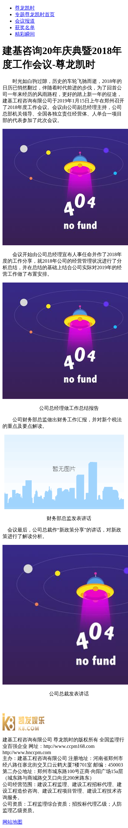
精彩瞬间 (25, 34)
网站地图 (12, 822)
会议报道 (25, 21)
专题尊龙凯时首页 (35, 14)
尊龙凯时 (25, 8)
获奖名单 (25, 27)
